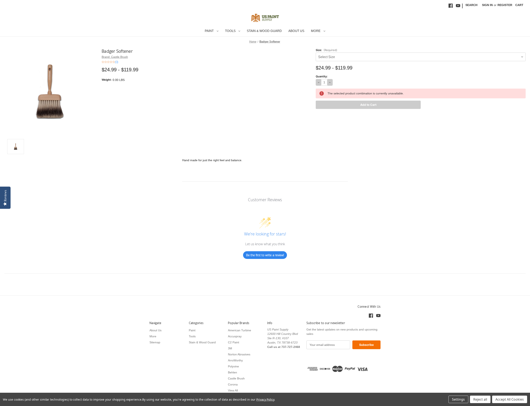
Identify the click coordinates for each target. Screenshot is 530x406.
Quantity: (322, 76)
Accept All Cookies (509, 399)
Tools (230, 31)
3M (230, 348)
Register (504, 5)
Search (471, 5)
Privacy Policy (265, 399)
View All (233, 390)
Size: (326, 50)
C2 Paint (233, 342)
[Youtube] (458, 6)
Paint (209, 31)
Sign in (487, 5)
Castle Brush (236, 378)
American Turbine (239, 330)
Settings (458, 399)
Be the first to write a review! (265, 255)
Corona (233, 384)
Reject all (480, 399)
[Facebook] (450, 6)
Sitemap (154, 342)
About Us (296, 31)
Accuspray (235, 336)
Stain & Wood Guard (264, 31)
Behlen (232, 372)
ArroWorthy (235, 360)
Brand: (115, 57)
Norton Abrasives (239, 354)
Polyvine (233, 366)
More (316, 31)
